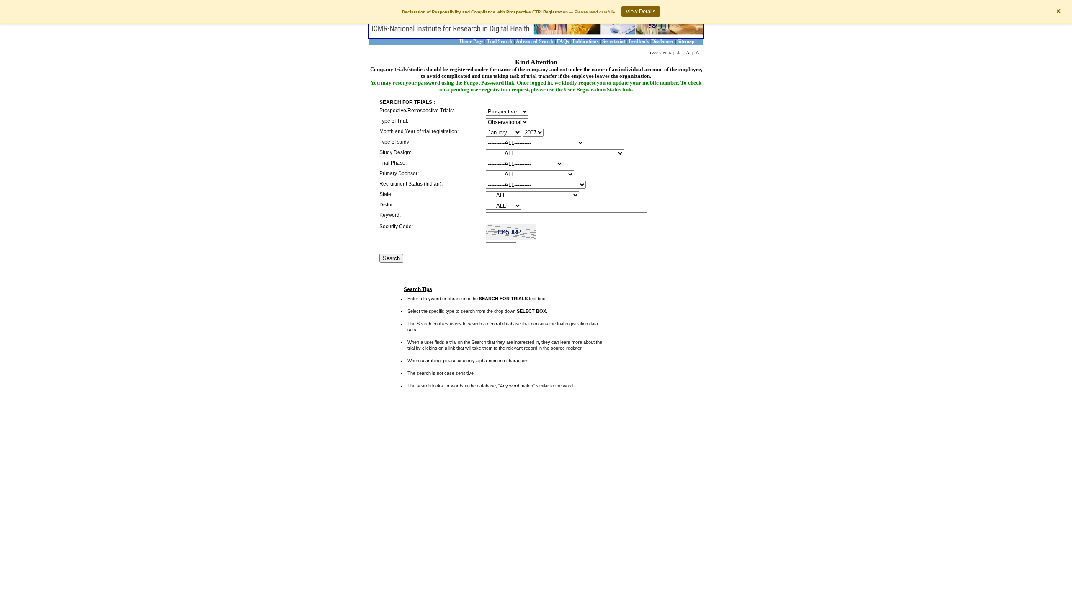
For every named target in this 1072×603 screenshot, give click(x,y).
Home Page (471, 41)
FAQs (563, 41)
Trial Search (500, 41)
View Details (641, 11)
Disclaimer (662, 41)
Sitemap (686, 41)
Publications (585, 41)
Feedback (639, 41)
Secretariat (613, 41)
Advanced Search (535, 41)
